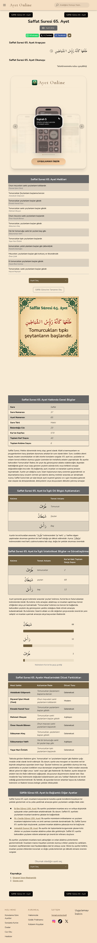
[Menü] (4, 5)
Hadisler (8, 936)
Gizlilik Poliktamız (35, 919)
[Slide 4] (46, 154)
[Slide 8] (51, 154)
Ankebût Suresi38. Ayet (26, 828)
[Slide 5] (47, 154)
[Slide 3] (45, 154)
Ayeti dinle (50, 28)
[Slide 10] (54, 154)
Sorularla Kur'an (11, 922)
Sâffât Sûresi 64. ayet (21, 15)
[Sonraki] (81, 126)
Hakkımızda (33, 915)
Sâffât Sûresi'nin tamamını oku (48, 289)
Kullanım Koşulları (35, 924)
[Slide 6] (49, 154)
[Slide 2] (44, 154)
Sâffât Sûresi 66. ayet (76, 15)
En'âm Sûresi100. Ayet (25, 808)
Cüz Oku (8, 932)
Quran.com (18, 880)
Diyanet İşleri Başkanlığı (24, 877)
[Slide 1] (42, 154)
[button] (54, 921)
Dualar (7, 927)
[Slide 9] (53, 154)
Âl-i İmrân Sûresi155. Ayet (27, 818)
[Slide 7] (50, 154)
